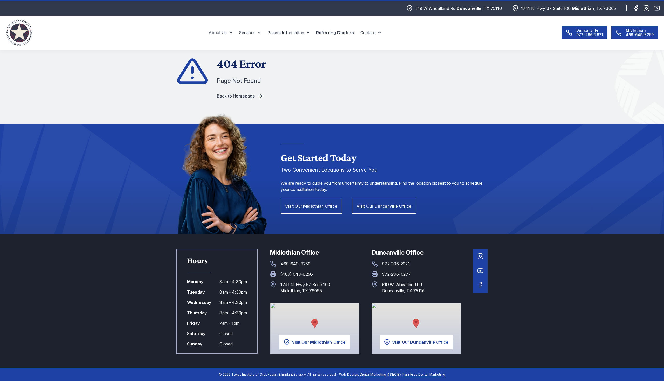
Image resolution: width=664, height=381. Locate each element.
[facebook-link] (636, 8)
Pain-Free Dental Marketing (423, 374)
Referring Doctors (335, 32)
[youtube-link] (657, 8)
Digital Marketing (373, 374)
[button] (220, 32)
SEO (393, 374)
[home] (19, 33)
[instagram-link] (646, 8)
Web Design (348, 374)
